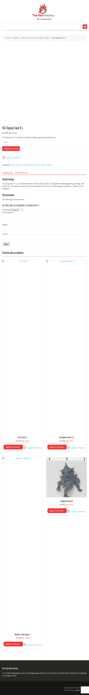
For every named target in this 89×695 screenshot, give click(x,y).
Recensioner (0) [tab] (21, 173)
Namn (5, 225)
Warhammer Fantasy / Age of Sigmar (38, 165)
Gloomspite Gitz (17, 165)
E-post (5, 234)
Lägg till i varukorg (11, 148)
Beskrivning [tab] (8, 173)
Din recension (8, 212)
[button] (85, 26)
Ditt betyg (6, 210)
